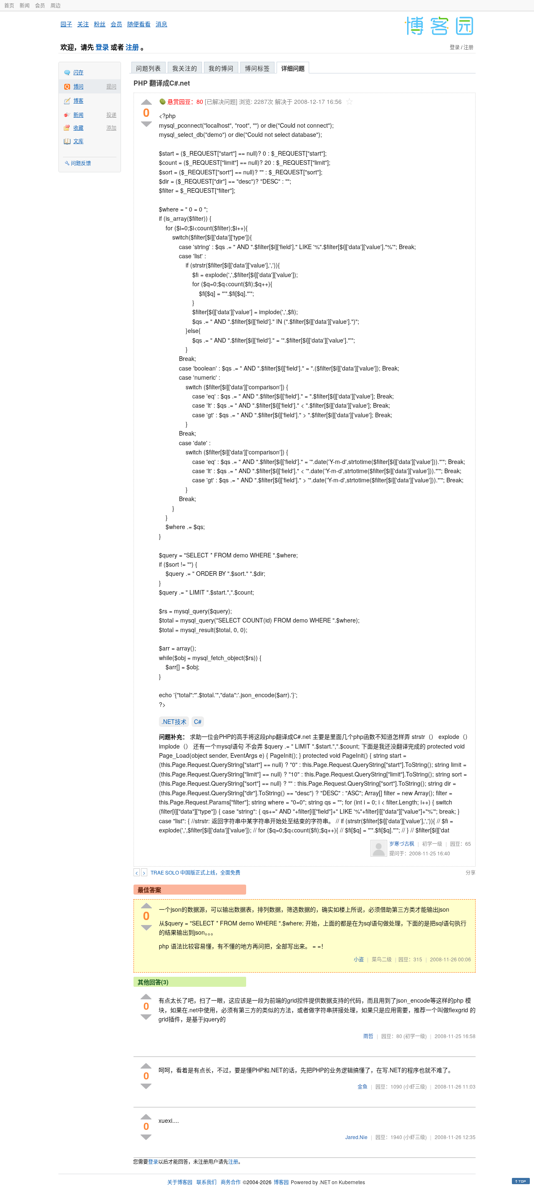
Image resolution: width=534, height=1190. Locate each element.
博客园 (281, 1181)
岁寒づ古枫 (401, 843)
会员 (40, 5)
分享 (471, 872)
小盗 (359, 959)
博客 (78, 100)
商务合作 (231, 1181)
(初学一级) (415, 1035)
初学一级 (432, 843)
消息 (161, 24)
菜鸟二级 (382, 959)
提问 (111, 86)
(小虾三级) (415, 1086)
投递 (111, 114)
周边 (55, 5)
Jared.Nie (356, 1136)
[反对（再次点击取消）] (146, 124)
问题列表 (148, 68)
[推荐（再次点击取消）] (146, 102)
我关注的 (184, 68)
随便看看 (139, 24)
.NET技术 (173, 721)
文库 (78, 140)
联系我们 (206, 1181)
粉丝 (100, 24)
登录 (102, 47)
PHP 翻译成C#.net (162, 83)
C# (198, 721)
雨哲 (368, 1035)
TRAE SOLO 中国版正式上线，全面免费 (195, 872)
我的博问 (221, 68)
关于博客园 (179, 1181)
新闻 (25, 5)
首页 (9, 5)
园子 (66, 24)
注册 (132, 47)
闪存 (78, 72)
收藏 (78, 127)
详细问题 (293, 68)
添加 (111, 127)
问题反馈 (81, 162)
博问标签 (257, 68)
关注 (83, 24)
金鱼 (363, 1086)
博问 (78, 86)
